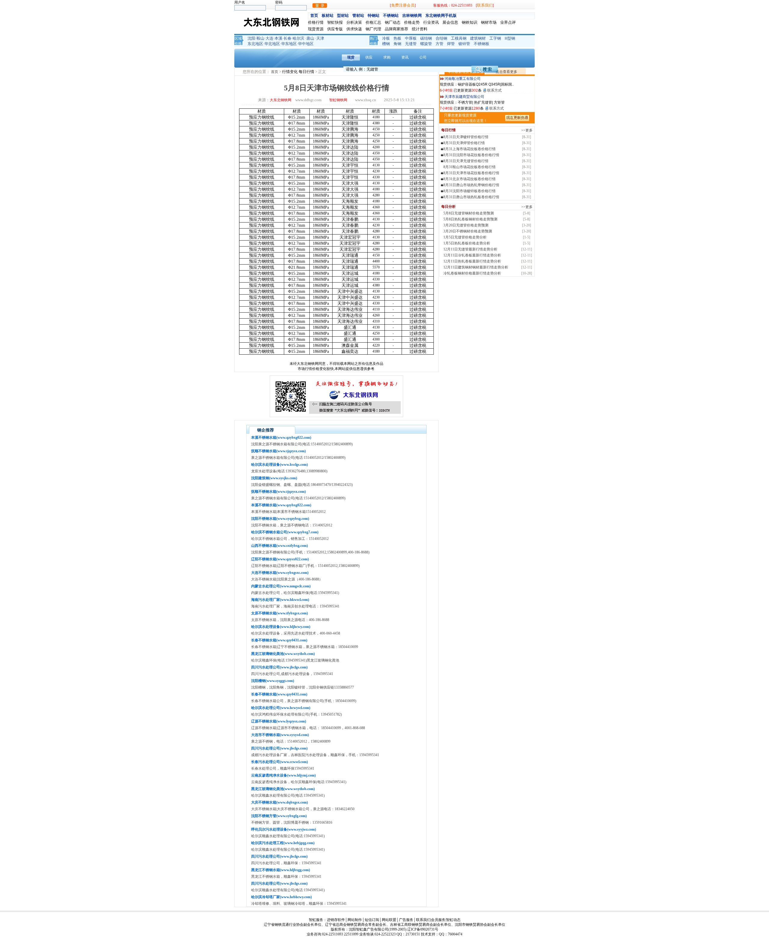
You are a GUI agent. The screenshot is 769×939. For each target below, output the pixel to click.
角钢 (397, 43)
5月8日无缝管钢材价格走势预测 (468, 213)
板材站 (327, 15)
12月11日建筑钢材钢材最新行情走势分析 (475, 267)
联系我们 (485, 5)
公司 (423, 57)
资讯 (405, 57)
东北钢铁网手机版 (441, 15)
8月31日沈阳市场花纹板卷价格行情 (471, 155)
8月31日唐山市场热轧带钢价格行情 (471, 185)
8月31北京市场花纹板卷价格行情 (469, 179)
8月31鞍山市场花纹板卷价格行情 (469, 167)
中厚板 (411, 38)
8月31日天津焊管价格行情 (464, 143)
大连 (269, 38)
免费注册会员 (403, 5)
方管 (439, 43)
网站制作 (355, 920)
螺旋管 (426, 43)
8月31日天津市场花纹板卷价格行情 (471, 173)
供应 (368, 57)
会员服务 (438, 920)
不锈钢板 (481, 43)
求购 (387, 57)
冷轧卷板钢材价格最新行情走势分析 (472, 273)
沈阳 (251, 38)
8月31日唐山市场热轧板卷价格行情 (471, 197)
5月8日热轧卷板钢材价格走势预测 (470, 219)
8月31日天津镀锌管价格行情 (465, 137)
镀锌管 (464, 43)
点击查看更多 (506, 72)
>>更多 (527, 130)
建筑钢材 (478, 38)
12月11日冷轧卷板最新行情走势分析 (472, 255)
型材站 (343, 15)
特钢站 (373, 15)
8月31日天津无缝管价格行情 (465, 161)
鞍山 (260, 38)
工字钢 (495, 38)
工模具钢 (459, 38)
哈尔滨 (298, 38)
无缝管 (411, 43)
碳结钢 (426, 38)
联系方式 (494, 90)
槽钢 (386, 43)
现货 (350, 57)
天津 (320, 38)
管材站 (358, 15)
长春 (287, 38)
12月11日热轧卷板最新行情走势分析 (472, 261)
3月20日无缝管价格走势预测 (465, 225)
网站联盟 (389, 920)
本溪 (278, 38)
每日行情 (307, 71)
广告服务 (406, 920)
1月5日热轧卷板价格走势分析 (466, 243)
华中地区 (306, 43)
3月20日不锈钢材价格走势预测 (467, 231)
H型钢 (510, 38)
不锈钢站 (391, 15)
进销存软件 (336, 920)
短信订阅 (372, 920)
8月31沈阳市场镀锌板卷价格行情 (469, 191)
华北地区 (272, 43)
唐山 (310, 38)
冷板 (386, 38)
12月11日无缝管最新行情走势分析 (470, 249)
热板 (397, 38)
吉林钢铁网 (412, 15)
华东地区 (289, 43)
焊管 (451, 43)
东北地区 (255, 43)
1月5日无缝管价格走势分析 (465, 237)
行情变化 (290, 71)
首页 (314, 15)
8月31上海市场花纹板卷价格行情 (469, 149)
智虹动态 (453, 920)
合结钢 (441, 38)
